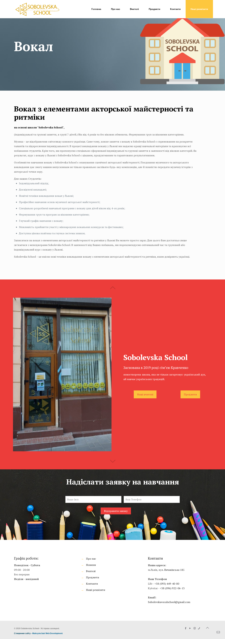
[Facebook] (185, 628)
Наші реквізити (199, 9)
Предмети (92, 577)
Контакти (92, 583)
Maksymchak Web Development (47, 633)
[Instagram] (194, 628)
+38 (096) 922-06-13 (172, 588)
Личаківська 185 (174, 570)
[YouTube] (190, 628)
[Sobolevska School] (37, 9)
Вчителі (91, 571)
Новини (91, 565)
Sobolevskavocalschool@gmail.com (169, 602)
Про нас (91, 558)
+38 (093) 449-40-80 (167, 583)
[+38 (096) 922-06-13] (199, 628)
